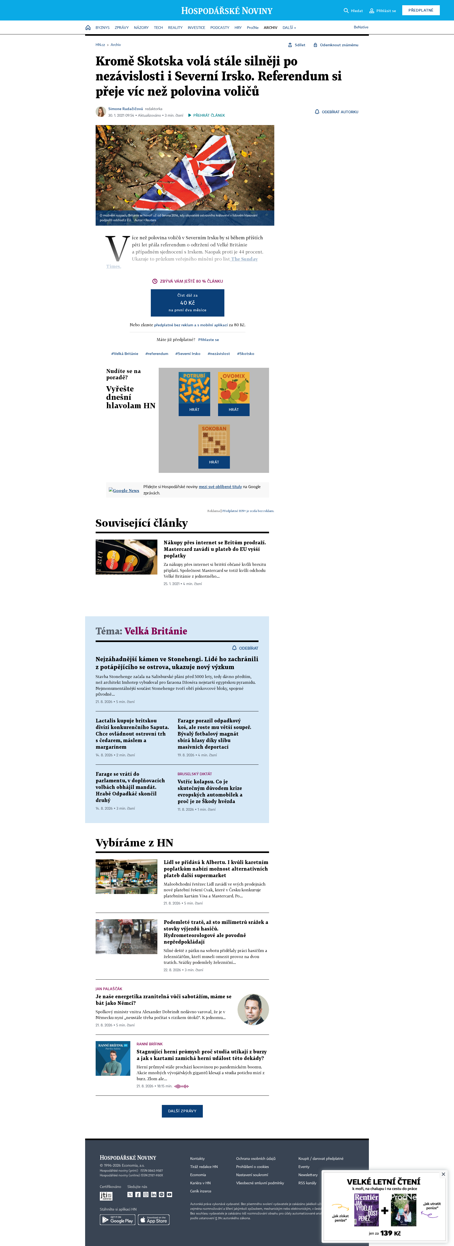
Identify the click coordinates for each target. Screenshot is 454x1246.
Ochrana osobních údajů (256, 1159)
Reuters (151, 220)
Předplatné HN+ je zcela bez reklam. (248, 511)
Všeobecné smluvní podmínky (260, 1183)
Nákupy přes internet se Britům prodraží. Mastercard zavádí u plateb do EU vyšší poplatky (215, 549)
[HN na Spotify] (161, 1194)
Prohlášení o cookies (252, 1167)
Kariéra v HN (200, 1183)
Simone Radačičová (125, 108)
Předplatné (421, 10)
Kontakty (197, 1159)
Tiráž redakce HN (204, 1167)
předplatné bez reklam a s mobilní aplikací (191, 325)
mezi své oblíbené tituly (220, 486)
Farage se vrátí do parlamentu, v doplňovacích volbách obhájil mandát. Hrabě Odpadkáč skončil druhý (130, 787)
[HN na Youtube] (169, 1194)
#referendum (157, 353)
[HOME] (88, 28)
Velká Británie (156, 631)
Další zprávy (182, 1111)
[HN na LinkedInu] (153, 1194)
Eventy (303, 1167)
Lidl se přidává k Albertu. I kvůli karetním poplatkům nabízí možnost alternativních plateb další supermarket (216, 869)
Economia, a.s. (133, 1165)
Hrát (194, 409)
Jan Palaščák (109, 988)
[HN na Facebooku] (138, 1194)
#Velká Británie (124, 353)
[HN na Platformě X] (130, 1194)
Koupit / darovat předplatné (320, 1159)
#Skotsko (245, 353)
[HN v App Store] (153, 1219)
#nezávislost (219, 353)
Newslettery (308, 1175)
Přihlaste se (208, 339)
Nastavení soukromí (252, 1175)
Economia (198, 1175)
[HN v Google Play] (117, 1219)
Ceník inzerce (200, 1191)
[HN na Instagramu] (145, 1194)
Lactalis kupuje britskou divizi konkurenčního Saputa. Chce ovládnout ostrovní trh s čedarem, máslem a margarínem (132, 734)
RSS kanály (307, 1183)
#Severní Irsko (188, 353)
